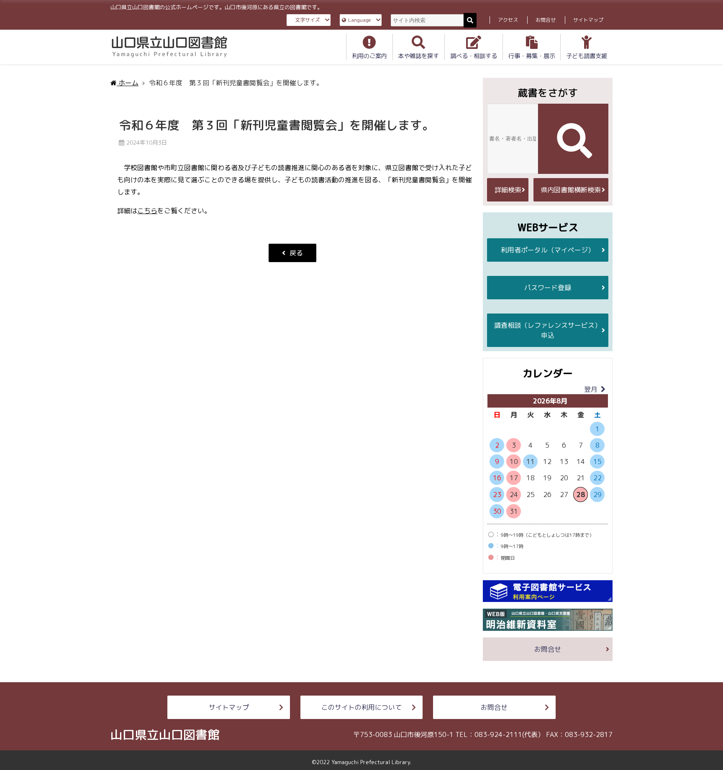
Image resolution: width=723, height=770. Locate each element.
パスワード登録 (547, 287)
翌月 (590, 389)
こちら (147, 210)
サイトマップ (588, 19)
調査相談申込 (547, 330)
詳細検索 (508, 189)
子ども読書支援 (586, 56)
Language (359, 19)
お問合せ (546, 19)
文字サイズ (307, 19)
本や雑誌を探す (418, 56)
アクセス (508, 19)
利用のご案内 (369, 56)
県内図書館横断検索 (571, 189)
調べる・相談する (473, 56)
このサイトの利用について (361, 707)
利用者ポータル (548, 250)
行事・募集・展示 (531, 56)
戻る (296, 253)
